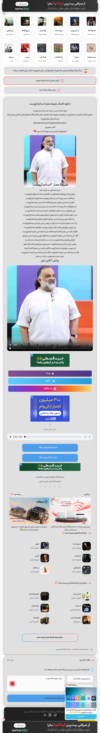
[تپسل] (4, 13)
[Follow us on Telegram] (55, 715)
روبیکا (48, 373)
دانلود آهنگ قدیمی (63, 649)
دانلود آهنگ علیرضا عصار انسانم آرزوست (50, 104)
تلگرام (47, 381)
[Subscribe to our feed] (44, 715)
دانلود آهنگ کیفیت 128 (48, 457)
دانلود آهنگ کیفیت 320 (48, 447)
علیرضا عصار (50, 111)
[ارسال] (12, 683)
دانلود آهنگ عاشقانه (81, 649)
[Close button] (96, 685)
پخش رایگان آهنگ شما (47, 90)
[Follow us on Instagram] (50, 715)
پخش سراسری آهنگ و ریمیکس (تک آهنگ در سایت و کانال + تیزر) (47, 711)
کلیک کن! (81, 716)
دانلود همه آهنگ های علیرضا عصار (50, 637)
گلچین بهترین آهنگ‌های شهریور (47, 80)
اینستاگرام (48, 388)
